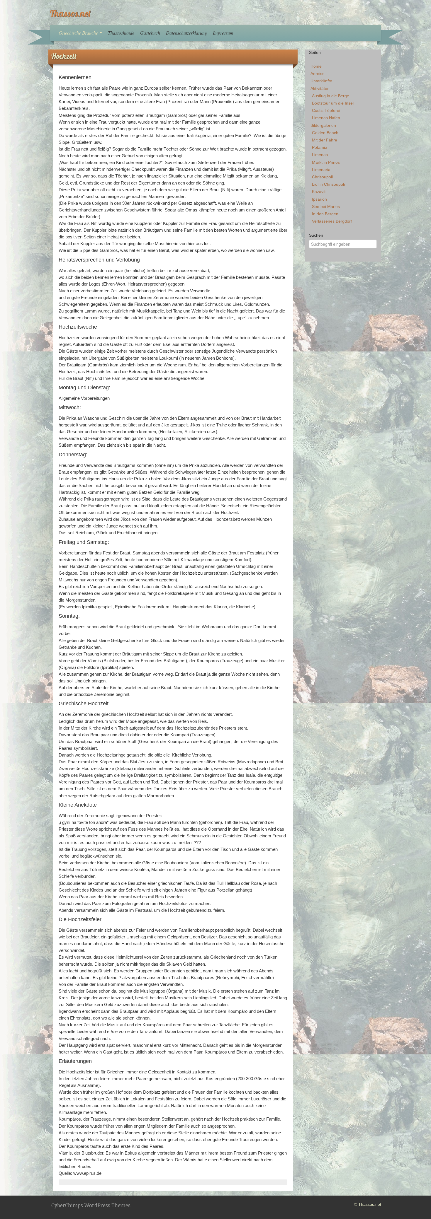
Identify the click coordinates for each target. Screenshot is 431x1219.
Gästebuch (150, 33)
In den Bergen (325, 213)
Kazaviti (319, 191)
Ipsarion (319, 199)
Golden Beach (325, 132)
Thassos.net (70, 13)
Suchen (316, 235)
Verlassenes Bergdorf (332, 221)
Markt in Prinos (326, 162)
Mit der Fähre (324, 140)
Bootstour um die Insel (333, 103)
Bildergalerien (323, 125)
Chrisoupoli (322, 177)
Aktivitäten (320, 88)
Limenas (320, 154)
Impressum (223, 33)
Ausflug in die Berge (330, 95)
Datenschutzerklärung (186, 33)
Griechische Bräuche (79, 33)
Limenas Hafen (326, 117)
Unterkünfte (321, 80)
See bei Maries (326, 206)
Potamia (319, 147)
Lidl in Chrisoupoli (328, 184)
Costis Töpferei (326, 110)
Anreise (317, 73)
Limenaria (321, 169)
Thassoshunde (121, 33)
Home (316, 66)
